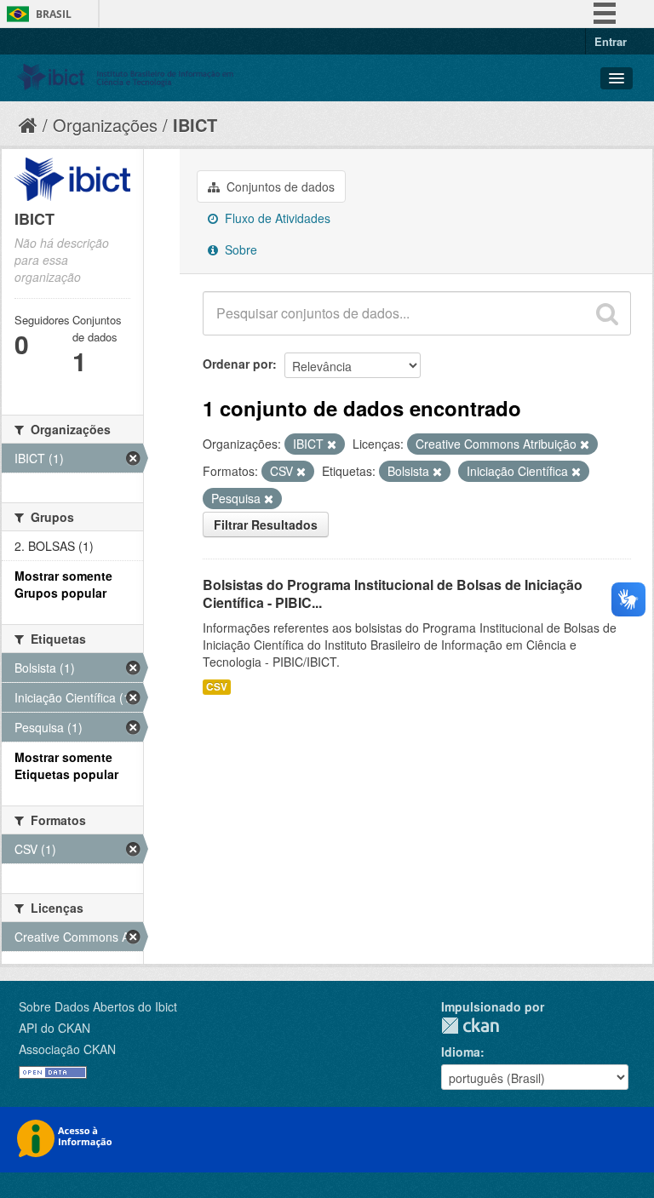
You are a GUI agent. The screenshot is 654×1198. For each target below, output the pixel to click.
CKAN (470, 1026)
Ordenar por (237, 363)
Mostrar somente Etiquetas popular (66, 765)
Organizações (105, 124)
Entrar (610, 41)
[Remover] (331, 444)
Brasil (54, 14)
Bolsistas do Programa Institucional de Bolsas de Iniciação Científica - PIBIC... (392, 593)
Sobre (239, 249)
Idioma (460, 1051)
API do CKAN (54, 1027)
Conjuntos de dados (279, 186)
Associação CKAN (67, 1049)
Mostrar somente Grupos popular (63, 584)
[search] (607, 313)
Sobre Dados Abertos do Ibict (98, 1006)
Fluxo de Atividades (275, 217)
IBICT (195, 124)
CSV (216, 686)
